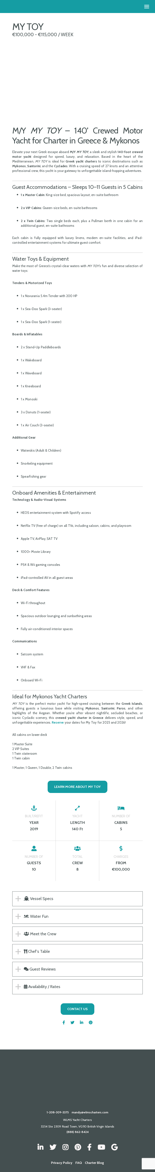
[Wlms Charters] (78, 1147)
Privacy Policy (61, 1163)
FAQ (78, 1163)
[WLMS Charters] (53, 1147)
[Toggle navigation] (146, 6)
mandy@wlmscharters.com (90, 1112)
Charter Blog (94, 1163)
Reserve (58, 722)
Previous (9, 105)
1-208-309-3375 (58, 1112)
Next (95, 105)
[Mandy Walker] (40, 1147)
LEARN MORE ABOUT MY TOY (77, 787)
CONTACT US (77, 1009)
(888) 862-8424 (78, 1132)
